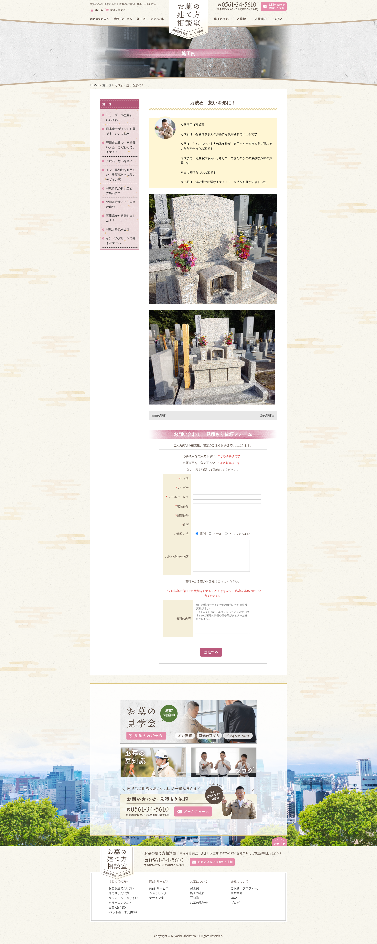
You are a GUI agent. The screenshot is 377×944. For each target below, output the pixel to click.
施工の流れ (197, 893)
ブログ (235, 903)
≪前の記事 (158, 415)
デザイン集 (156, 898)
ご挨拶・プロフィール (245, 888)
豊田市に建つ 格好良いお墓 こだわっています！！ (120, 147)
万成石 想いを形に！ (120, 161)
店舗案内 (236, 893)
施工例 (194, 888)
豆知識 (194, 898)
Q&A (234, 898)
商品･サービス (158, 888)
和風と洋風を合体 (119, 229)
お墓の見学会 (199, 903)
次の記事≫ (267, 415)
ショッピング (158, 893)
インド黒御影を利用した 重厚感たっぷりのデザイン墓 (120, 174)
